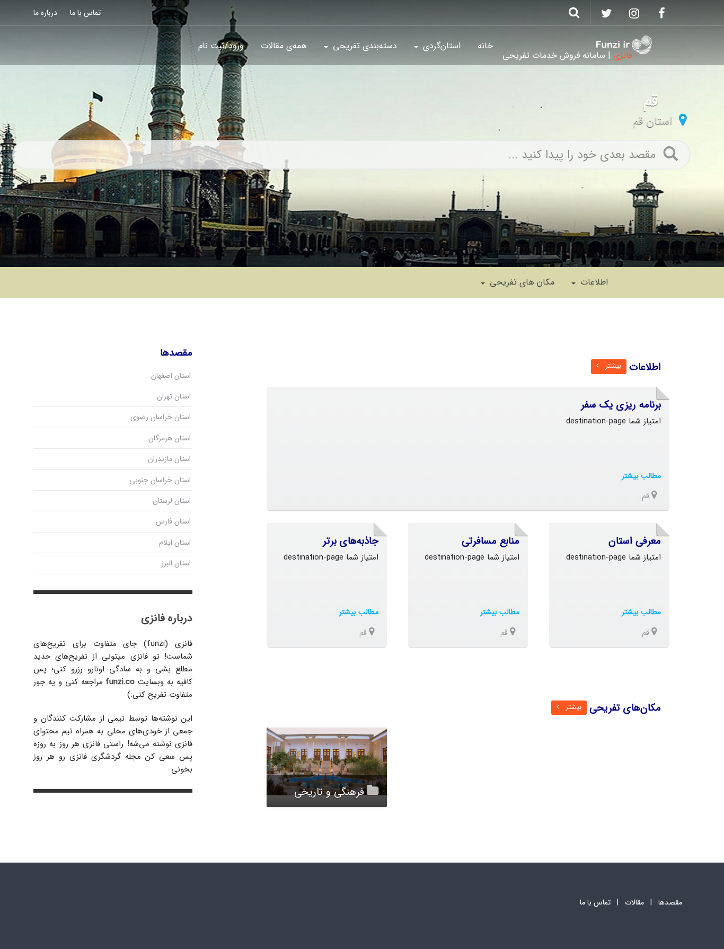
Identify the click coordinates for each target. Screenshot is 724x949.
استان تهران (174, 396)
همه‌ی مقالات (284, 45)
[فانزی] (624, 45)
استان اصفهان (171, 376)
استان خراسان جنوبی (160, 480)
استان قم (652, 121)
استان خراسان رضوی (160, 417)
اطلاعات (593, 282)
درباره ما (45, 13)
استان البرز (176, 563)
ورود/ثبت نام (221, 45)
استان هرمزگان (169, 438)
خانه (485, 45)
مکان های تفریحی (520, 282)
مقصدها (670, 902)
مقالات (634, 902)
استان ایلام (175, 542)
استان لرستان (172, 501)
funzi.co (120, 682)
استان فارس (173, 521)
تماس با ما (85, 13)
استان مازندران (169, 459)
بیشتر (610, 365)
